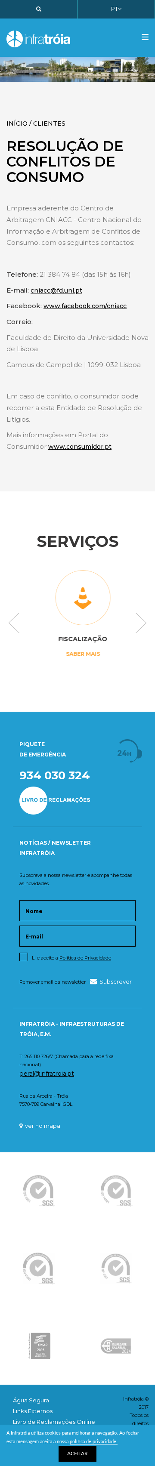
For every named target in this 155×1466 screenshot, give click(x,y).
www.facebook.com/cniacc (85, 306)
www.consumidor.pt (80, 447)
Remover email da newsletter (52, 982)
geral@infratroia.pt (46, 1073)
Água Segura (31, 1400)
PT (114, 8)
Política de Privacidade (85, 958)
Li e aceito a (71, 958)
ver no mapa (42, 1125)
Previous (14, 623)
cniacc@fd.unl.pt (56, 290)
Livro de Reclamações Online (54, 1421)
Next (141, 623)
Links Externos (33, 1410)
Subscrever (115, 981)
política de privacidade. (94, 1441)
